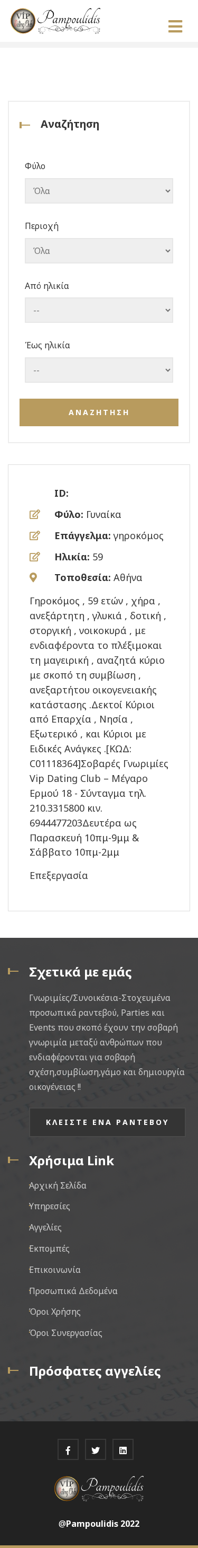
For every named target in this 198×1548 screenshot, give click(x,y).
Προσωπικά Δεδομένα (73, 1291)
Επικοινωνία (55, 1270)
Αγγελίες (45, 1227)
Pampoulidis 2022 (102, 1523)
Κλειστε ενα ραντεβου (107, 1122)
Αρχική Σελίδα (58, 1185)
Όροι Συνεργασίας (65, 1333)
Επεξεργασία (59, 875)
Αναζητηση (99, 412)
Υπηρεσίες (49, 1206)
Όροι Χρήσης (55, 1311)
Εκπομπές (49, 1248)
